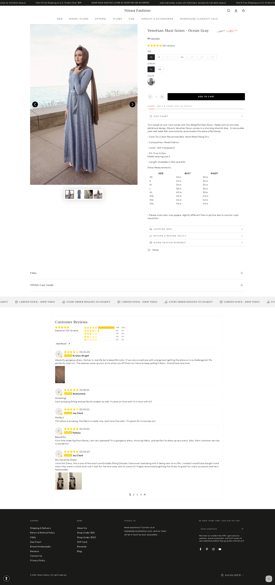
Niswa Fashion (43, 575)
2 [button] (133, 494)
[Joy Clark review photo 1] (61, 481)
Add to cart (206, 96)
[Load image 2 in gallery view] (79, 194)
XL (182, 57)
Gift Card (82, 541)
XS (151, 57)
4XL (212, 57)
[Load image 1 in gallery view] (69, 194)
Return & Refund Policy (42, 532)
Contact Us (36, 555)
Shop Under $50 (86, 532)
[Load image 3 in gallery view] (88, 194)
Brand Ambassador (40, 546)
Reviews (34, 551)
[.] (35, 104)
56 (151, 69)
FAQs (33, 537)
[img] (71, 352)
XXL (192, 57)
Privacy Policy (37, 560)
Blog (79, 551)
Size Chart (35, 541)
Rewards (82, 546)
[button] (228, 10)
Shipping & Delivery (40, 528)
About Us (82, 528)
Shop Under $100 (86, 537)
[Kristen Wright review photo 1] (60, 374)
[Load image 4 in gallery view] (98, 194)
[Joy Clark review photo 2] (75, 481)
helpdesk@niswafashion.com (138, 531)
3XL (202, 57)
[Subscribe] (243, 529)
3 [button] (137, 494)
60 (159, 69)
